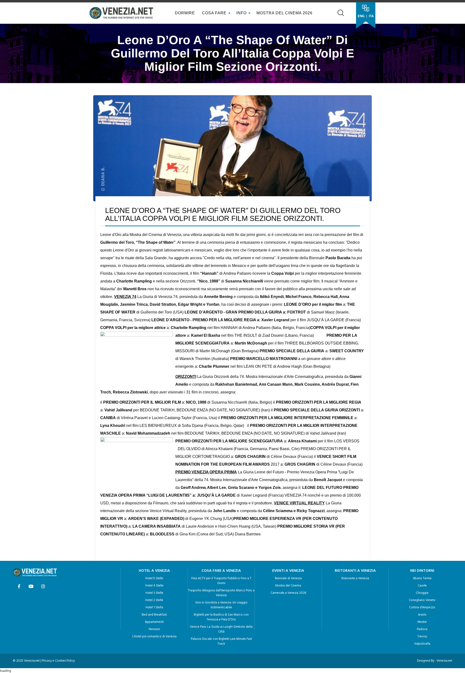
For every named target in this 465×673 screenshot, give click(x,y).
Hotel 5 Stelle (154, 578)
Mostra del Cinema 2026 (284, 13)
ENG (361, 16)
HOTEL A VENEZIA (154, 571)
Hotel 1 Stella (154, 607)
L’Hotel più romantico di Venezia (154, 636)
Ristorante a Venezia (355, 578)
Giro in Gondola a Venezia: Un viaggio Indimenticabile (221, 605)
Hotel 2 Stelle (154, 600)
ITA (371, 16)
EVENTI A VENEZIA (288, 571)
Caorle (422, 585)
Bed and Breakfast (154, 614)
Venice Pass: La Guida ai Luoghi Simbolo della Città (221, 629)
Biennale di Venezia (288, 578)
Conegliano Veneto (422, 600)
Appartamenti (154, 622)
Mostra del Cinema (288, 585)
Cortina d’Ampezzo (422, 607)
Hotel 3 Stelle (154, 592)
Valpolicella (422, 643)
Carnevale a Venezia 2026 (288, 592)
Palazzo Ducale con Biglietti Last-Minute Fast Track (221, 641)
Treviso (422, 636)
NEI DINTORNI (422, 571)
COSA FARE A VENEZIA (221, 571)
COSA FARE (214, 13)
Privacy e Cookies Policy (58, 660)
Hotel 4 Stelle (154, 585)
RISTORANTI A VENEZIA (355, 571)
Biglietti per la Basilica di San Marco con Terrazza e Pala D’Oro (221, 617)
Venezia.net (444, 660)
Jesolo (422, 614)
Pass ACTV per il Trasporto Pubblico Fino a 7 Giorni (221, 581)
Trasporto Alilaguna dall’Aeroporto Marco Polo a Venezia (221, 593)
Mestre (422, 622)
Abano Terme (422, 578)
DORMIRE (184, 13)
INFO (242, 13)
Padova (422, 629)
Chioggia (422, 592)
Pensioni (154, 629)
